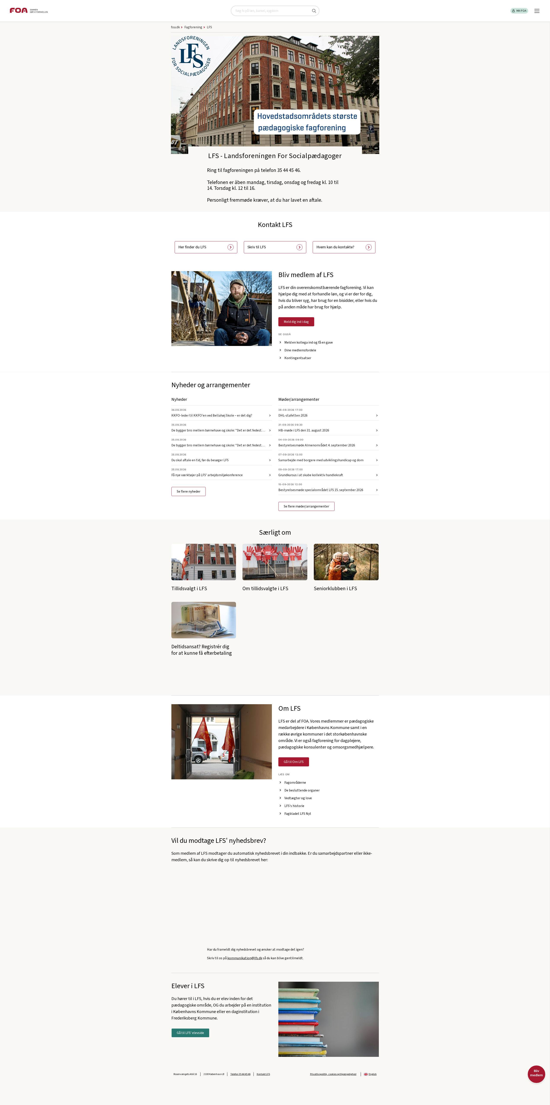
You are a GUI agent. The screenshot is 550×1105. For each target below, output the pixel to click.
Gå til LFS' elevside (190, 1032)
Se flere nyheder (188, 491)
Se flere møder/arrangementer (306, 506)
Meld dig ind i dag (296, 321)
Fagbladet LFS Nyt (297, 813)
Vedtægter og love (298, 798)
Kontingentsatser (297, 358)
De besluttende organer (302, 790)
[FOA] (28, 11)
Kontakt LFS (263, 1074)
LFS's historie (294, 806)
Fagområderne (295, 782)
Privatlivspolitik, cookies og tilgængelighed (333, 1074)
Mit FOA (521, 11)
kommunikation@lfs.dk (244, 958)
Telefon (240, 1074)
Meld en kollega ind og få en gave (308, 342)
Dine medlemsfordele (300, 350)
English (373, 1074)
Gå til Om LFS (294, 761)
